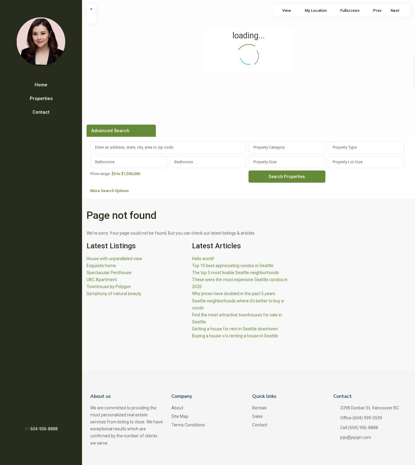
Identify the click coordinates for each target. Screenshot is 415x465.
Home (41, 85)
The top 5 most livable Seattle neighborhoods (235, 272)
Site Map (179, 416)
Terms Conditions (188, 424)
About (177, 407)
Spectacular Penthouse (109, 272)
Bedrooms (183, 162)
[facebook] (28, 411)
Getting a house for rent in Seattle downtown (235, 328)
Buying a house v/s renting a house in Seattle (235, 335)
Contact (41, 112)
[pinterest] (36, 411)
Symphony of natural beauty (114, 293)
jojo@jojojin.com (355, 437)
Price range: (100, 173)
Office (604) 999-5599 (361, 417)
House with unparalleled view (114, 258)
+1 (27, 428)
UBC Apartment (102, 279)
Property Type (345, 147)
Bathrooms (105, 162)
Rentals (259, 407)
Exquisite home (101, 265)
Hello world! (203, 258)
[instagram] (53, 411)
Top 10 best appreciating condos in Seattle (232, 265)
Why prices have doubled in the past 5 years (233, 293)
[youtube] (44, 411)
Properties (41, 98)
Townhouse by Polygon (109, 286)
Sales (257, 416)
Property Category (269, 147)
